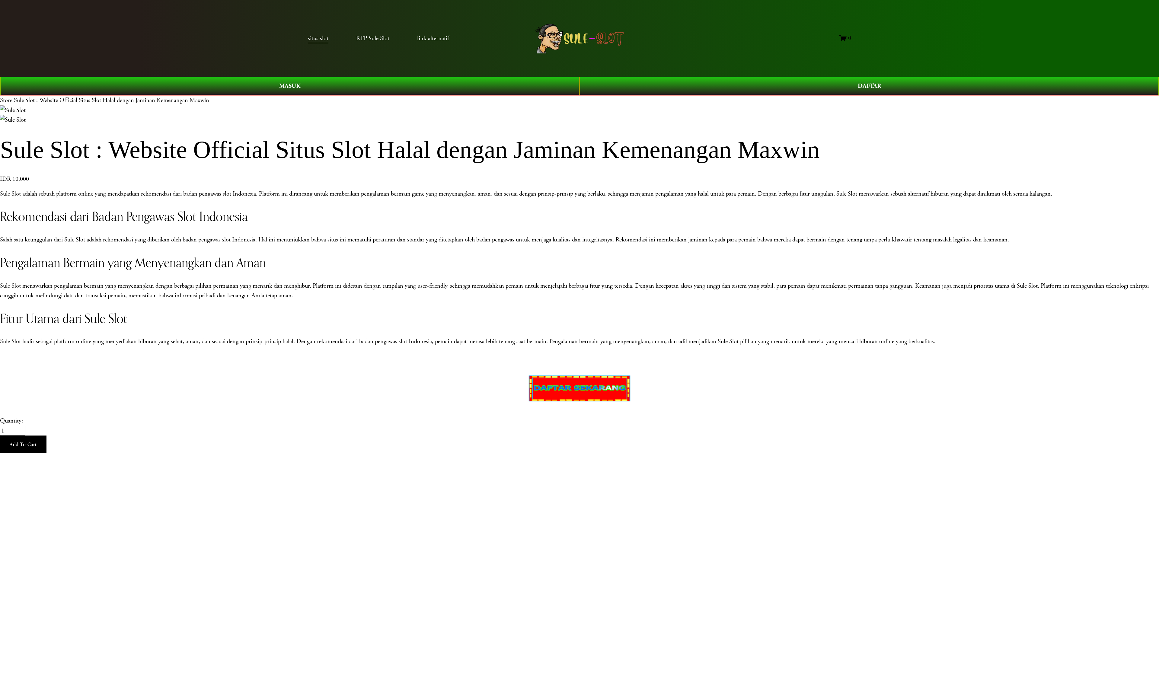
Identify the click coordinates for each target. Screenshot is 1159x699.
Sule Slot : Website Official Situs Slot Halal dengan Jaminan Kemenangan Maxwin (111, 100)
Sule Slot (10, 194)
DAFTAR (869, 86)
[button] (23, 444)
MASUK (290, 86)
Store (6, 100)
